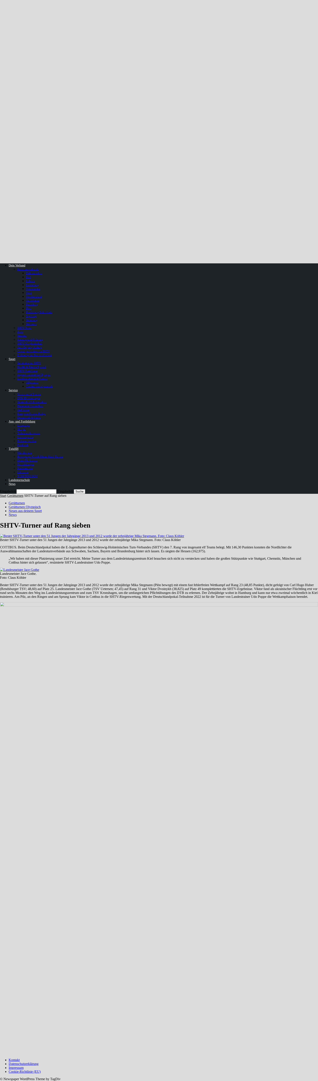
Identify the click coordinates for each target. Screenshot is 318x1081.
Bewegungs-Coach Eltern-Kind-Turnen (40, 456)
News (12, 484)
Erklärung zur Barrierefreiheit (34, 355)
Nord (29, 292)
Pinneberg (32, 304)
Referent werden (26, 441)
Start (3, 495)
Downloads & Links (29, 417)
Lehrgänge (23, 425)
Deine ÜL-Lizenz (27, 460)
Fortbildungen (25, 464)
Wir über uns (24, 452)
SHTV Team (24, 327)
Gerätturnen (15, 495)
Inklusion (23, 472)
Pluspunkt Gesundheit (30, 406)
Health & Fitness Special (31, 366)
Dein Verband (17, 265)
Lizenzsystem (25, 437)
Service (13, 390)
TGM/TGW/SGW (27, 476)
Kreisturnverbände (28, 269)
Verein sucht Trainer (29, 394)
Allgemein (32, 382)
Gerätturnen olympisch (39, 386)
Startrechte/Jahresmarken (32, 402)
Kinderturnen (25, 468)
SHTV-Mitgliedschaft (29, 343)
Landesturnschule (19, 480)
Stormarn (31, 324)
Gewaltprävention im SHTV (33, 351)
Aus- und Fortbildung (22, 421)
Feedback (23, 445)
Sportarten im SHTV (29, 363)
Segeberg (31, 316)
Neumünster (33, 288)
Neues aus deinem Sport (25, 511)
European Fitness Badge (31, 413)
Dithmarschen (34, 273)
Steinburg (31, 320)
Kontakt (14, 1060)
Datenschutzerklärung (24, 1064)
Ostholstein (32, 300)
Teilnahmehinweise (28, 433)
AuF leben (23, 409)
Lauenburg (32, 285)
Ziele (20, 331)
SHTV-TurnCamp (27, 370)
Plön (28, 308)
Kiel (28, 277)
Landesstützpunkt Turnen (32, 378)
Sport (12, 359)
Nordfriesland (34, 296)
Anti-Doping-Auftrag (29, 347)
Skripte (21, 429)
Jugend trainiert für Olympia (33, 374)
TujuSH (13, 448)
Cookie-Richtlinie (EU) (25, 1071)
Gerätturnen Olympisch (25, 507)
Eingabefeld (8, 491)
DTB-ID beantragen (28, 398)
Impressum (16, 1068)
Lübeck (30, 281)
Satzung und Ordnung (30, 339)
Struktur (22, 335)
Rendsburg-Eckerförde (39, 312)
